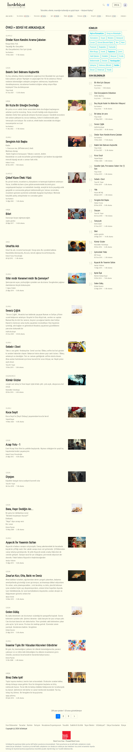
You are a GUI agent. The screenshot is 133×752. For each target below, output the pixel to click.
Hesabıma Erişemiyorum (51, 725)
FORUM (123, 16)
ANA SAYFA (9, 16)
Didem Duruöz (10, 630)
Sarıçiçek (97, 221)
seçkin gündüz (10, 221)
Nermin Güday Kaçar (101, 276)
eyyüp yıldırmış (10, 696)
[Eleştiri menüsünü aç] (102, 16)
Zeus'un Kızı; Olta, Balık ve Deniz (24, 575)
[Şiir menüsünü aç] (60, 16)
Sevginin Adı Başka (16, 141)
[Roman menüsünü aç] (87, 16)
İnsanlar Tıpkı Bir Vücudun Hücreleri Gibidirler (31, 645)
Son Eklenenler (12, 725)
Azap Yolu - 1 (13, 444)
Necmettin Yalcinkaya (13, 390)
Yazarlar (22, 725)
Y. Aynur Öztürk (11, 288)
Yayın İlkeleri (89, 725)
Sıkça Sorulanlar (113, 725)
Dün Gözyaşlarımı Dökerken (105, 93)
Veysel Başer (10, 419)
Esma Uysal (98, 224)
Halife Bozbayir (11, 332)
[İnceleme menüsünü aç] (30, 16)
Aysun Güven (10, 597)
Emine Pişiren (10, 527)
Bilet (8, 213)
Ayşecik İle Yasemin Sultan (21, 542)
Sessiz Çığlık (13, 310)
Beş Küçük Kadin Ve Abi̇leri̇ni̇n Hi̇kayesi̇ (109, 103)
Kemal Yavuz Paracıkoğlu (14, 256)
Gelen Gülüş (12, 611)
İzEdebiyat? (100, 725)
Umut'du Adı (12, 246)
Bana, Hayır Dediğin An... (19, 509)
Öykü (9, 27)
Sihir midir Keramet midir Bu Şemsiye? (27, 278)
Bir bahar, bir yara (101, 114)
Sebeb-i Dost (13, 346)
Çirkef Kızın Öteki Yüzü (18, 177)
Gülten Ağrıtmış (99, 96)
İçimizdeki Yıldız (100, 252)
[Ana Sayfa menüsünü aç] (13, 16)
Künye (123, 725)
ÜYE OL (116, 5)
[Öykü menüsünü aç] (74, 16)
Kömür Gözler (13, 380)
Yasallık (66, 725)
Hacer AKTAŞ (98, 193)
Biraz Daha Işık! (14, 677)
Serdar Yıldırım (10, 561)
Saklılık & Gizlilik (76, 725)
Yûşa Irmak (9, 90)
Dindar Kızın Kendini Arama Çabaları (26, 39)
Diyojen (10, 476)
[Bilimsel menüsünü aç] (117, 16)
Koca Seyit (12, 412)
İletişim (37, 725)
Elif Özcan (97, 255)
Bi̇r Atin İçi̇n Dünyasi (102, 82)
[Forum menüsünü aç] (126, 16)
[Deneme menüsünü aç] (47, 16)
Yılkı (95, 189)
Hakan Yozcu (10, 163)
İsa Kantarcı (9, 52)
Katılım (30, 725)
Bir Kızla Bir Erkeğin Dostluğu (22, 105)
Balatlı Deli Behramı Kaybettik (22, 72)
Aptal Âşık (98, 273)
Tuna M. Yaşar (10, 365)
